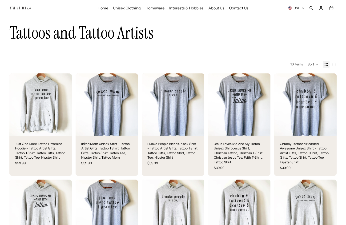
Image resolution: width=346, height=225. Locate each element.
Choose (68, 128)
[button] (313, 64)
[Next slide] (65, 105)
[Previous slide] (16, 105)
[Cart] (331, 8)
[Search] (311, 8)
